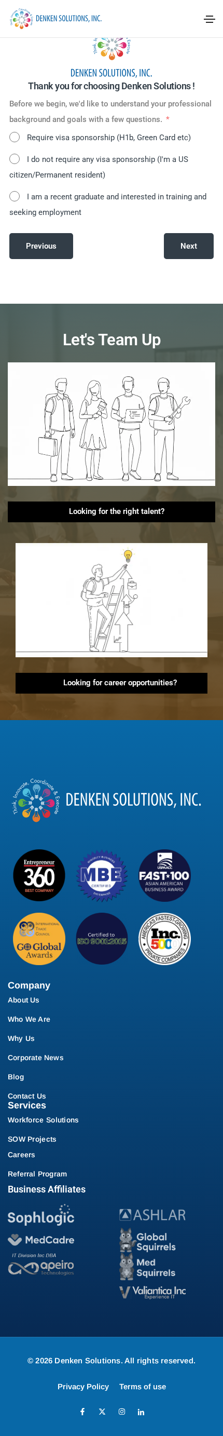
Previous (41, 246)
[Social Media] (82, 1411)
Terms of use (142, 1386)
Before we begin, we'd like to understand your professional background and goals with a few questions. (110, 111)
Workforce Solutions (43, 1120)
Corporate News (36, 1057)
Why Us (21, 1038)
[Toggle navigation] (209, 19)
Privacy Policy (83, 1386)
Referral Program (37, 1174)
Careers (21, 1154)
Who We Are (29, 1019)
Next (188, 246)
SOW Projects (32, 1139)
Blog (16, 1077)
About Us (24, 1000)
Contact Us (27, 1096)
